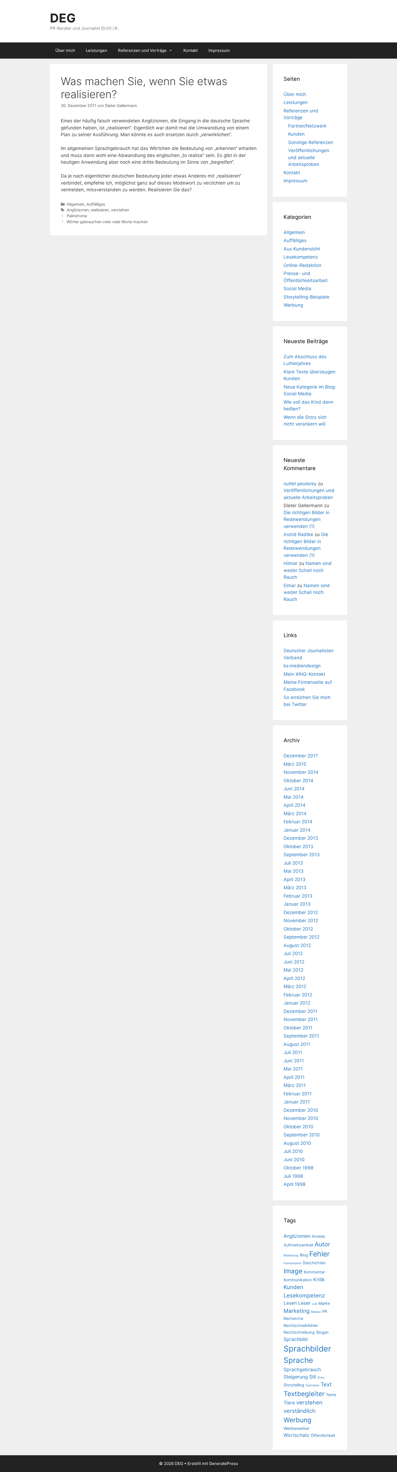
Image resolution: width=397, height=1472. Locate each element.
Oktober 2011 (298, 1028)
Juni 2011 (294, 1060)
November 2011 (301, 1019)
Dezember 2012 (301, 912)
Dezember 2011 (300, 1011)
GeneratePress (223, 1463)
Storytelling (294, 1385)
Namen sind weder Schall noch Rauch (308, 570)
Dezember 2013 (301, 838)
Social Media (297, 288)
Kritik (319, 1279)
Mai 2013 (294, 871)
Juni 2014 (294, 788)
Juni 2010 (294, 1159)
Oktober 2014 (298, 780)
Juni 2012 (294, 962)
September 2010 (302, 1135)
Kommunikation (298, 1279)
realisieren (100, 210)
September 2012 (301, 937)
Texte (331, 1394)
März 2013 (295, 887)
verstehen (120, 210)
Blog (304, 1255)
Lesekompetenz (301, 257)
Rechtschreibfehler (301, 1325)
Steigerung (296, 1377)
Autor (322, 1244)
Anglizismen (78, 210)
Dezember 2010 (301, 1110)
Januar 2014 (297, 830)
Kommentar (314, 1272)
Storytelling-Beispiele (306, 297)
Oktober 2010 (298, 1126)
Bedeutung (291, 1255)
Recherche (293, 1318)
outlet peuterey (300, 483)
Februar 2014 (298, 821)
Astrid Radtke (298, 534)
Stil (312, 1377)
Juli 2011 (293, 1052)
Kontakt (190, 50)
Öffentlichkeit (323, 1435)
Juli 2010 (293, 1151)
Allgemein (75, 204)
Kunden (296, 134)
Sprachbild (296, 1339)
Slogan (322, 1332)
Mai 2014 (294, 797)
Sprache (298, 1360)
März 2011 (295, 1085)
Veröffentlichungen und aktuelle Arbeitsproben (308, 157)
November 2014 (301, 772)
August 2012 (297, 945)
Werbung (293, 305)
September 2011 (301, 1036)
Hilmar (291, 563)
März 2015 (295, 764)
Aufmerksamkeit (298, 1245)
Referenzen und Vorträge (142, 50)
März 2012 (295, 986)
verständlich (299, 1410)
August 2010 (297, 1143)
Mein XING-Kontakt (304, 674)
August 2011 (297, 1044)
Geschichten (314, 1262)
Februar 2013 (298, 896)
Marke (324, 1303)
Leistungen (96, 50)
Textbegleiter (304, 1394)
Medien (316, 1312)
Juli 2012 (293, 953)
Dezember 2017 (301, 755)
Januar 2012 (297, 1003)
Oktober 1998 (298, 1167)
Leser (304, 1303)
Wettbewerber (296, 1428)
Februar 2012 (298, 995)
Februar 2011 (298, 1093)
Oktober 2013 (298, 846)
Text (326, 1384)
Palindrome (77, 215)
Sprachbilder (307, 1348)
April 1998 (294, 1184)
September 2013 (302, 854)
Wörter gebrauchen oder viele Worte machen (107, 221)
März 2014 (295, 813)
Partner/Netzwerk (307, 126)
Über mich (65, 50)
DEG (63, 18)
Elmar (290, 585)
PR (324, 1311)
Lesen (290, 1303)
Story (321, 1377)
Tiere (289, 1403)
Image (293, 1271)
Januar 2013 (297, 904)
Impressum (219, 50)
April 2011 (294, 1077)
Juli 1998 (293, 1176)
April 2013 (294, 879)
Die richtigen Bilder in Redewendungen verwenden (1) (306, 519)
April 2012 (294, 978)
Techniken (312, 1385)
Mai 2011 (293, 1069)
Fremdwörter (292, 1263)
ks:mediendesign (302, 665)
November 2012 (301, 920)
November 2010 (301, 1118)
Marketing (296, 1310)
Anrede (318, 1236)
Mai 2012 (293, 970)
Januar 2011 (297, 1102)
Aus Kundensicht (302, 249)
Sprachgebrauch (302, 1369)
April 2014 (294, 805)
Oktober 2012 (298, 929)
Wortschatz (296, 1435)
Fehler (319, 1254)
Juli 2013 (293, 863)
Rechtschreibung (299, 1332)
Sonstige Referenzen (310, 142)
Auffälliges (95, 204)
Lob (314, 1304)
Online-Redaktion (302, 265)
